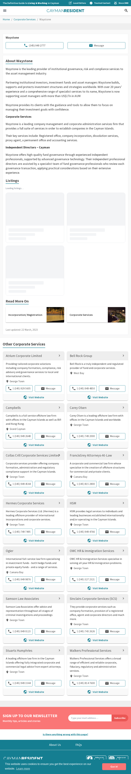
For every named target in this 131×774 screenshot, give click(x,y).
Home (6, 19)
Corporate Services (25, 19)
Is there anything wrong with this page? (65, 734)
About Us (55, 745)
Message (99, 45)
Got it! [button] (114, 766)
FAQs (78, 745)
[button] (5, 11)
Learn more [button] (23, 768)
